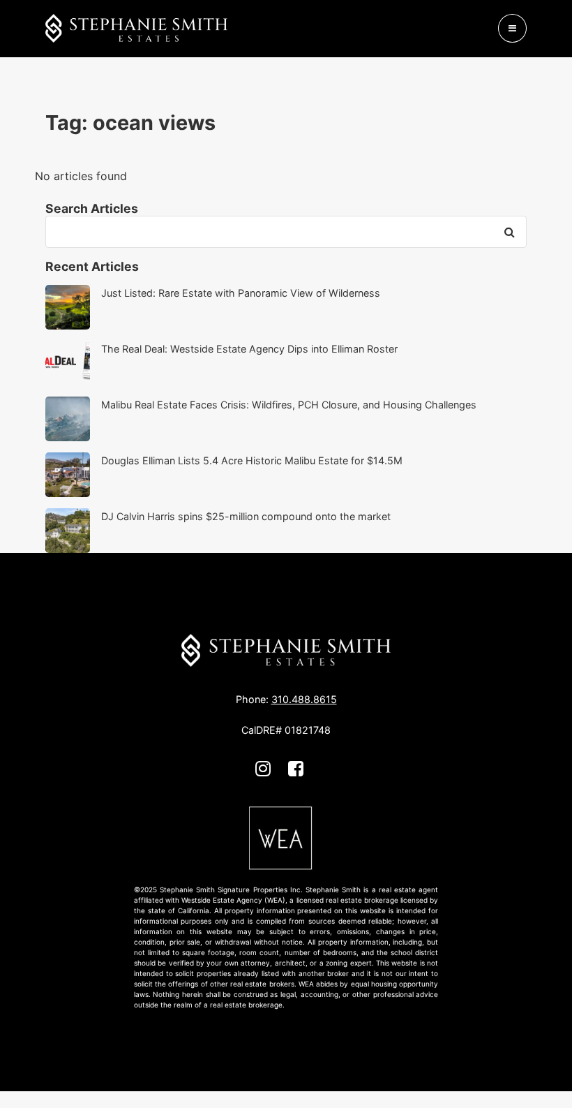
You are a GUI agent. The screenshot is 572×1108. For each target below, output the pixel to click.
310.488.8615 (304, 699)
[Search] (509, 232)
